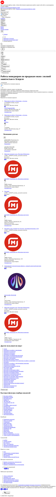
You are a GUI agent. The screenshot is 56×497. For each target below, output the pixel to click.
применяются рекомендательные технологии (29, 485)
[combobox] (7, 46)
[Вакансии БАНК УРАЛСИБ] (29, 282)
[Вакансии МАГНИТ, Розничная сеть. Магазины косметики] (29, 169)
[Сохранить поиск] (2, 53)
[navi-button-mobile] (2, 31)
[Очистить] (3, 49)
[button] (2, 26)
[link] (3, 23)
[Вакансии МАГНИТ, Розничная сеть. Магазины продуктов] (29, 205)
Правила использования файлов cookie (25, 9)
